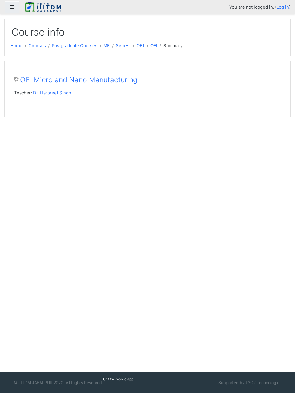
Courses (37, 45)
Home (16, 45)
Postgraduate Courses (74, 45)
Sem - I (123, 45)
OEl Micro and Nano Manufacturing (78, 80)
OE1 (140, 45)
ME (106, 45)
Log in (283, 7)
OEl (153, 45)
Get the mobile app (118, 379)
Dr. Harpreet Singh (52, 93)
